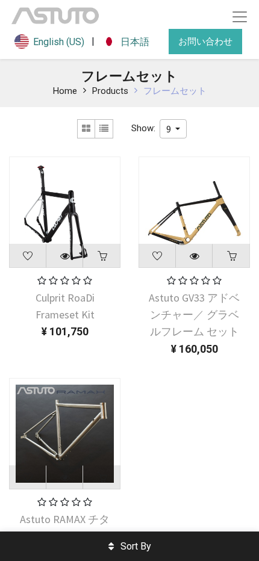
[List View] (104, 128)
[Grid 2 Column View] (86, 128)
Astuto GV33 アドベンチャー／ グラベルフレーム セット (194, 314)
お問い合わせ (205, 41)
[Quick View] (65, 256)
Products (110, 90)
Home (65, 90)
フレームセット (175, 90)
